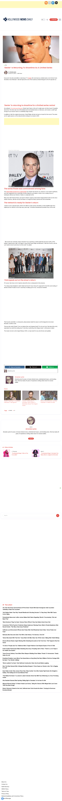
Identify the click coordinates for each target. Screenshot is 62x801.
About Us (4, 782)
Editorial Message (6, 798)
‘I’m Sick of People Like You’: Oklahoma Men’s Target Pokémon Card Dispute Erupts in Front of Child (29, 645)
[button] (43, 19)
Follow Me (31, 438)
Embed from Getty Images (14, 150)
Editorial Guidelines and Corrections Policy (12, 796)
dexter (10, 410)
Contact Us (4, 784)
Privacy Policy (5, 793)
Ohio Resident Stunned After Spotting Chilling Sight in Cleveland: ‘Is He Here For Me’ (24, 680)
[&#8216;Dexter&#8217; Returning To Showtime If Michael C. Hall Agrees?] (12, 395)
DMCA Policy (5, 789)
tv (14, 410)
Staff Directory (5, 786)
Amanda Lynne (13, 72)
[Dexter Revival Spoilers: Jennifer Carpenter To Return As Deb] (49, 395)
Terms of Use (5, 791)
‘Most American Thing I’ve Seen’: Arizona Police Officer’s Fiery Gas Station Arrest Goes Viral (26, 622)
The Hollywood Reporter (16, 108)
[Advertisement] (31, 4)
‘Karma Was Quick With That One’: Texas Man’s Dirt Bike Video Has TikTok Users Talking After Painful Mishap (31, 638)
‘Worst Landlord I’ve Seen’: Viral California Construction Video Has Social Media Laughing (26, 663)
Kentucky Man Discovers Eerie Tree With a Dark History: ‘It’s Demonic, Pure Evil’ (23, 634)
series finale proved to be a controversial (16, 191)
